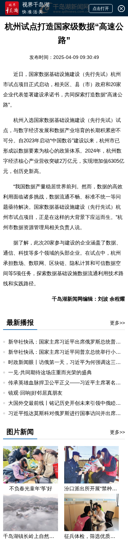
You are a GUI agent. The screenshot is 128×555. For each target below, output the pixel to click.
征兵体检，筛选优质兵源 (91, 536)
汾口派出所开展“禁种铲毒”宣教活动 (91, 488)
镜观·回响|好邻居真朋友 (35, 393)
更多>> (117, 323)
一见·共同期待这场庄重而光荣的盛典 (50, 372)
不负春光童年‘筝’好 (30, 488)
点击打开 (101, 8)
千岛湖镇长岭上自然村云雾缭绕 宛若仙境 (30, 536)
